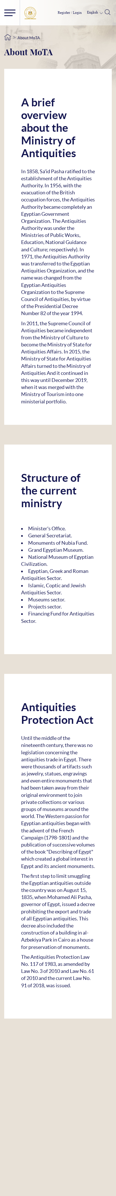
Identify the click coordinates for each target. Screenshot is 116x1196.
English (93, 12)
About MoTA (28, 38)
